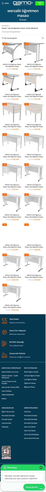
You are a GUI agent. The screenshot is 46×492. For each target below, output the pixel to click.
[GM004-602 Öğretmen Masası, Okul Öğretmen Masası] (34, 263)
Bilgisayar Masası (29, 387)
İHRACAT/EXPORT (8, 395)
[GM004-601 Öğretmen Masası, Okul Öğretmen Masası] (12, 263)
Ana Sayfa (5, 26)
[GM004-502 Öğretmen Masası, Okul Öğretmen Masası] (34, 233)
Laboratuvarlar (6, 423)
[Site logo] (23, 3)
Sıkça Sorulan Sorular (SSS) (10, 387)
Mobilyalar (5, 427)
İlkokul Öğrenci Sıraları (31, 372)
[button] (41, 467)
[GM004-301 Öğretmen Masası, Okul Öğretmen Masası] (12, 142)
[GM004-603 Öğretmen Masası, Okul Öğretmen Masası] (12, 293)
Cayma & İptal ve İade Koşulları (9, 382)
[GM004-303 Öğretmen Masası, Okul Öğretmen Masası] (12, 172)
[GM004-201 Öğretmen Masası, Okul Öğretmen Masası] (12, 82)
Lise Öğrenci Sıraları (30, 379)
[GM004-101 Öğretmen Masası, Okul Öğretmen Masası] (12, 52)
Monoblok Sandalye (8, 416)
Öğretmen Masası (30, 383)
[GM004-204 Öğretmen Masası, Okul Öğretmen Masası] (34, 112)
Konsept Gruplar (7, 419)
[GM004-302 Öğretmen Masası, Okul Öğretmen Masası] (34, 142)
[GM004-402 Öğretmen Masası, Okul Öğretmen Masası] (12, 203)
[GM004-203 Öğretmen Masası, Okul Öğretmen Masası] (12, 112)
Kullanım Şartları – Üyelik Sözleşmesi (10, 377)
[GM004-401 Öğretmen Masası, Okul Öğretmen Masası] (34, 172)
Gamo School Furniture (31, 438)
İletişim (4, 399)
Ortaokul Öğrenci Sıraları (32, 376)
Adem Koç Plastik (30, 427)
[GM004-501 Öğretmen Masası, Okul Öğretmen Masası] (12, 233)
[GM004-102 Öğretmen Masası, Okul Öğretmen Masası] (34, 52)
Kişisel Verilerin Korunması (10, 372)
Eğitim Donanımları (8, 412)
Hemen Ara (40, 3)
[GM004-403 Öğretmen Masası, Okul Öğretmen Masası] (34, 203)
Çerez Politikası (7, 391)
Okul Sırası (27, 412)
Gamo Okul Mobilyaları (31, 434)
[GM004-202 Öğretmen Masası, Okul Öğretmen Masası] (34, 82)
